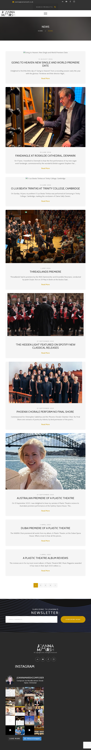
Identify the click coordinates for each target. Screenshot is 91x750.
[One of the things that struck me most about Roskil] (20, 701)
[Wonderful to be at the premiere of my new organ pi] (29, 701)
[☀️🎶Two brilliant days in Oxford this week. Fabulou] (39, 711)
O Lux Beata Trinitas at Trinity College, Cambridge (45, 188)
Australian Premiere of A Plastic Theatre (45, 498)
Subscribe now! (73, 619)
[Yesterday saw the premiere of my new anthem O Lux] (39, 701)
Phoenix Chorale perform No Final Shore (45, 411)
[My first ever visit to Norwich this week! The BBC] (29, 692)
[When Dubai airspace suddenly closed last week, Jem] (39, 720)
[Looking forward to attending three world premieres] (10, 711)
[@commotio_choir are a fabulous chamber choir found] (29, 720)
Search (55, 7)
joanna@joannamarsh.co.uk (24, 2)
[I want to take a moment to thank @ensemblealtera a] (10, 730)
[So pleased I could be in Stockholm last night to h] (39, 730)
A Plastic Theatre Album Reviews (45, 558)
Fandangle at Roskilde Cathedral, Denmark (45, 155)
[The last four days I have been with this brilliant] (39, 692)
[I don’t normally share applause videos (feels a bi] (10, 701)
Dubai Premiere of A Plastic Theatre (45, 528)
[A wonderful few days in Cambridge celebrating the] (29, 711)
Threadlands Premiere (45, 271)
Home (40, 31)
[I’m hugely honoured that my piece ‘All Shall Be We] (20, 720)
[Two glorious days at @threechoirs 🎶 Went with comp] (20, 692)
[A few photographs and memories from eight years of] (20, 711)
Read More (45, 78)
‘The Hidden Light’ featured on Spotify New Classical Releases (45, 346)
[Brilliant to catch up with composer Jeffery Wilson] (20, 730)
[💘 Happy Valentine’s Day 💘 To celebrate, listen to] (29, 730)
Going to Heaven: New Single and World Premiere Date (45, 64)
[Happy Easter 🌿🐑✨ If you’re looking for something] (10, 720)
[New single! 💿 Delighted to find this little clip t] (10, 692)
